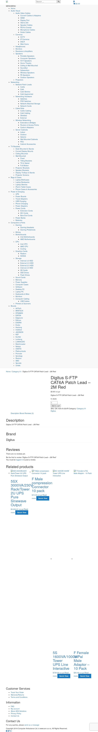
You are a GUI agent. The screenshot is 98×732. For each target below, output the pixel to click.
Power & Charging (17, 191)
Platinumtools (21, 351)
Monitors (19, 49)
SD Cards (24, 270)
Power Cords (20, 208)
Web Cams (24, 44)
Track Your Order (17, 692)
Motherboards (21, 234)
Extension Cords (26, 210)
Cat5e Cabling (25, 111)
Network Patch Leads (24, 84)
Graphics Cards (21, 251)
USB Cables (24, 301)
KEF (17, 334)
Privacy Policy (16, 713)
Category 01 (16, 371)
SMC (17, 360)
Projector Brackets (22, 168)
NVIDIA (23, 256)
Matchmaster (20, 344)
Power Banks (20, 218)
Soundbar (24, 68)
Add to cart (56, 406)
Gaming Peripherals (27, 230)
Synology (19, 356)
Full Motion (24, 165)
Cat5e (22, 87)
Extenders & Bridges (28, 122)
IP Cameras (24, 39)
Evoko (18, 325)
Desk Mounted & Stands (25, 149)
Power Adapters (22, 206)
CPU (17, 241)
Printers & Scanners (23, 303)
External (23, 118)
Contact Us (15, 716)
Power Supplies (21, 282)
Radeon (23, 253)
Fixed (22, 158)
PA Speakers (25, 75)
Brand (22, 413)
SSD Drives (24, 272)
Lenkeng (19, 339)
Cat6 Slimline (25, 91)
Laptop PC (20, 291)
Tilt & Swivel (24, 163)
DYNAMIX (19, 313)
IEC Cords (24, 213)
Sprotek (18, 363)
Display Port (24, 20)
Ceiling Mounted (22, 153)
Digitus (53, 411)
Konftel (18, 337)
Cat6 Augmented (26, 94)
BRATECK (19, 310)
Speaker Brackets (22, 170)
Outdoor (23, 134)
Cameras (19, 34)
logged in (19, 459)
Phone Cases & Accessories (26, 189)
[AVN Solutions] (7, 1)
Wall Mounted (21, 156)
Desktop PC (20, 289)
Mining (18, 232)
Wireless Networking (23, 120)
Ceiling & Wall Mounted (29, 65)
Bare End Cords (26, 215)
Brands (13, 306)
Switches (23, 99)
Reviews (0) (29, 413)
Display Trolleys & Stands (25, 172)
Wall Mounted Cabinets (29, 139)
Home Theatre (25, 63)
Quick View (21, 512)
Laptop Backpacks (22, 182)
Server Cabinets (22, 130)
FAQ (12, 706)
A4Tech (18, 308)
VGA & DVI (24, 22)
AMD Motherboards (27, 239)
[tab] (15, 413)
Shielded (23, 115)
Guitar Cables (25, 32)
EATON (18, 315)
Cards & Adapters (27, 127)
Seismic (23, 137)
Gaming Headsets (27, 227)
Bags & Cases (16, 177)
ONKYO (18, 349)
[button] (11, 6)
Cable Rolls (20, 108)
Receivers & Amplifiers (24, 51)
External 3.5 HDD (26, 263)
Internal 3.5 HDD (26, 260)
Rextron (19, 358)
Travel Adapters (21, 199)
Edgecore (19, 318)
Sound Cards (20, 277)
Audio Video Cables (23, 13)
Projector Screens (22, 175)
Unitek (18, 365)
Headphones (20, 46)
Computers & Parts (18, 222)
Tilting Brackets (26, 160)
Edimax (18, 320)
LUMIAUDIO (20, 341)
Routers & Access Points (29, 125)
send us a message (31, 725)
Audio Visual (15, 11)
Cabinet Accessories (28, 144)
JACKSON (19, 332)
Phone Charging (22, 203)
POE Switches (25, 101)
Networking (15, 82)
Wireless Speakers (27, 72)
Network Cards (26, 106)
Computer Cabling (22, 299)
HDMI (22, 18)
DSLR (22, 41)
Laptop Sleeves (21, 184)
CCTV (22, 37)
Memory (19, 280)
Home (13, 8)
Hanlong (19, 327)
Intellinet (19, 330)
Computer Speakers (27, 58)
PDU (22, 141)
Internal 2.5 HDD (26, 268)
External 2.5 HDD (26, 265)
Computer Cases (22, 284)
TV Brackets (15, 146)
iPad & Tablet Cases (23, 187)
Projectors (19, 80)
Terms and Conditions (19, 697)
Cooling (23, 249)
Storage (19, 258)
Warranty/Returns (17, 695)
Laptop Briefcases (22, 180)
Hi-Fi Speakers (26, 61)
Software (19, 287)
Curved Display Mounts (24, 151)
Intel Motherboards (27, 237)
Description (15, 413)
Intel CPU (23, 244)
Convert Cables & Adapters (30, 15)
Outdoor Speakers (27, 77)
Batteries (19, 220)
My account (15, 708)
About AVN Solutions (18, 711)
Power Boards (21, 196)
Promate (19, 353)
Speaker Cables (26, 25)
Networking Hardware (24, 96)
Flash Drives (25, 275)
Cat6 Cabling (25, 113)
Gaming (19, 225)
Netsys (18, 346)
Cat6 (22, 89)
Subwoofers (24, 70)
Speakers (19, 53)
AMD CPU (24, 246)
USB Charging (21, 201)
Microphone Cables (27, 30)
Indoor (22, 132)
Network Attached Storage (30, 103)
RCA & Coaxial (25, 27)
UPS (17, 194)
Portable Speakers (27, 56)
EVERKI (19, 322)
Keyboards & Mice (22, 294)
